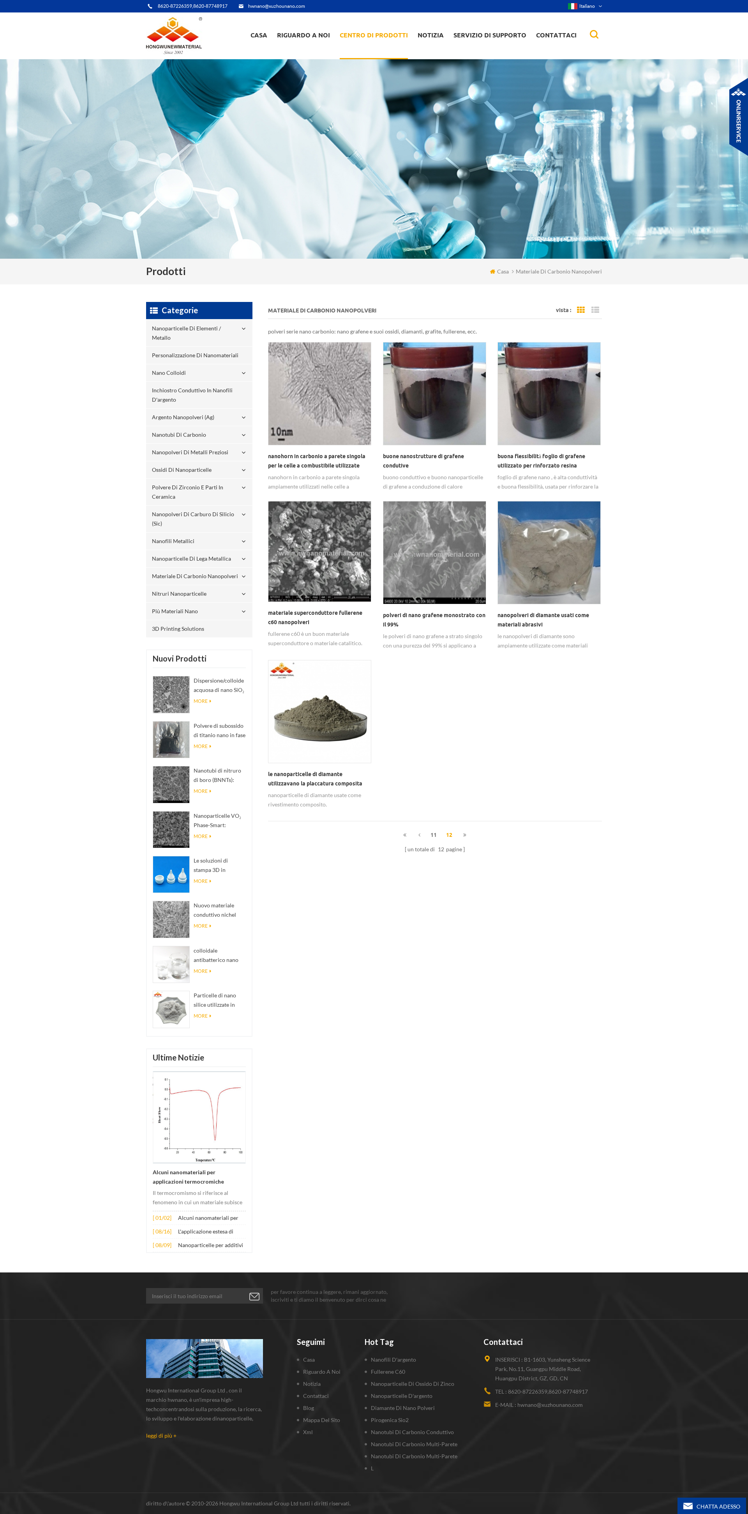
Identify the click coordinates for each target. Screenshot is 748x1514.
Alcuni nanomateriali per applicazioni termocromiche (188, 1177)
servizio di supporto (489, 35)
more (201, 701)
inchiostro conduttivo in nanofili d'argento (192, 395)
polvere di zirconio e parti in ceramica (383, 48)
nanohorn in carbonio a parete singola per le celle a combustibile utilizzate (316, 461)
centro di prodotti (374, 35)
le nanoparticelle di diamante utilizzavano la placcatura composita (315, 779)
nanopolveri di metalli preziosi (190, 452)
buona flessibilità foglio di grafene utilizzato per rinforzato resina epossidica (541, 461)
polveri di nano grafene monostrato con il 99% (434, 620)
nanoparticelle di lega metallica (191, 558)
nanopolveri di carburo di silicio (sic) (193, 519)
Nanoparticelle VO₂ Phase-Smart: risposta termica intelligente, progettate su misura (218, 821)
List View (595, 310)
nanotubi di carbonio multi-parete (414, 1444)
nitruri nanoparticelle (179, 593)
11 (433, 835)
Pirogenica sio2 (390, 1420)
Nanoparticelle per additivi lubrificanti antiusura (210, 1246)
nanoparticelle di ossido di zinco (412, 1383)
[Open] (738, 117)
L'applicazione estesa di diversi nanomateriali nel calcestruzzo (208, 1232)
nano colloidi (169, 372)
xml (308, 1432)
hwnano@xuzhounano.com (276, 6)
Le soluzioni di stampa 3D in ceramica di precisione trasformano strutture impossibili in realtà (218, 866)
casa (259, 35)
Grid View (581, 310)
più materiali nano (175, 611)
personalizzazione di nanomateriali (369, 55)
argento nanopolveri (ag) (384, 51)
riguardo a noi (303, 35)
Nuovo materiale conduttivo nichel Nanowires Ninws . (216, 910)
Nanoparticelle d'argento (401, 1395)
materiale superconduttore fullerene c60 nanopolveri (315, 617)
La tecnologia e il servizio (311, 58)
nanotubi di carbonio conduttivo (412, 1432)
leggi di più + (161, 1435)
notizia (431, 35)
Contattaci (556, 35)
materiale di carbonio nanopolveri (195, 576)
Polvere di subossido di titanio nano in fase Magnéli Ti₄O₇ (219, 731)
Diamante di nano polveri (403, 1408)
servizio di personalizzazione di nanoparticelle (319, 52)
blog (308, 1408)
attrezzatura (297, 56)
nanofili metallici (173, 541)
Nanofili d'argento (393, 1359)
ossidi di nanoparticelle (182, 469)
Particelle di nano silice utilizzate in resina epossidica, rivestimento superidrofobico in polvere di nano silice (219, 1000)
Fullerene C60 (388, 1371)
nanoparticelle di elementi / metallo (376, 57)
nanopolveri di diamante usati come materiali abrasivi (543, 620)
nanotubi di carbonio (179, 434)
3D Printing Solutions (178, 628)
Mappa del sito (321, 1420)
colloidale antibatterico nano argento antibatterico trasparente (219, 956)
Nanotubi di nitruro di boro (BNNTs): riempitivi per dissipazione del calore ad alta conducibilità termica (219, 776)
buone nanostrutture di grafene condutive (423, 461)
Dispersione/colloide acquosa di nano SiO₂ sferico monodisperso (219, 686)
